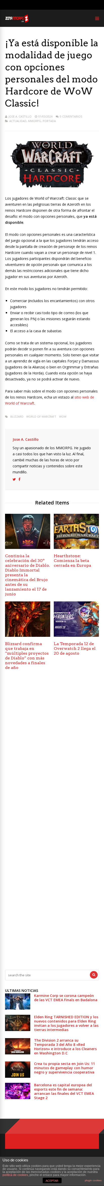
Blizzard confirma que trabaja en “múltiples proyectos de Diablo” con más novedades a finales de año (27, 655)
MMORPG (34, 121)
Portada (49, 121)
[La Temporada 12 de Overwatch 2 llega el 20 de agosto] (76, 635)
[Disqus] (52, 749)
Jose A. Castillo (20, 116)
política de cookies (15, 1175)
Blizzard (16, 416)
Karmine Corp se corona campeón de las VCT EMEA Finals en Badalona (65, 997)
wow (62, 416)
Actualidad (18, 121)
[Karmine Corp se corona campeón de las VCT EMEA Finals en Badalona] (17, 1008)
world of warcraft (41, 416)
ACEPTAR (52, 1180)
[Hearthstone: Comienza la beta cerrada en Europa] (76, 547)
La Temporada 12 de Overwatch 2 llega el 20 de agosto (75, 648)
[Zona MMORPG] (17, 21)
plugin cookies (93, 1180)
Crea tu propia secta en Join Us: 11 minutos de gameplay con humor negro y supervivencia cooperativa (64, 1068)
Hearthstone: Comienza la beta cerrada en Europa (72, 560)
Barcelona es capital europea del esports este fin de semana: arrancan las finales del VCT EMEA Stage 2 (64, 1091)
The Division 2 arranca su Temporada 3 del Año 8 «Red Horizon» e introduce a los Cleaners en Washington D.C (65, 1046)
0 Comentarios (71, 116)
